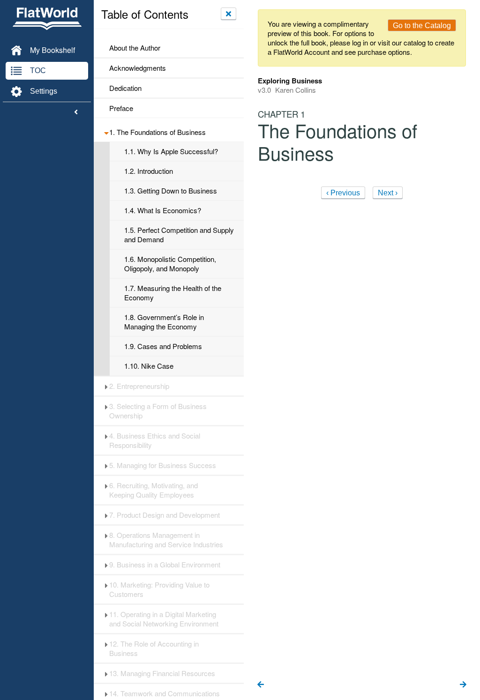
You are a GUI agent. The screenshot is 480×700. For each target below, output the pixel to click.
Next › (388, 193)
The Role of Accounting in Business (154, 648)
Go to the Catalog (422, 26)
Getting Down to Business (170, 190)
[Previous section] (260, 685)
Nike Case (148, 366)
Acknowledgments (137, 68)
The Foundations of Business (157, 132)
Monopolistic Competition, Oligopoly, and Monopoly (170, 263)
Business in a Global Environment (164, 564)
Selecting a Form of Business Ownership (158, 411)
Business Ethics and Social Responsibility (154, 440)
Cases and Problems (163, 346)
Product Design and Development (164, 515)
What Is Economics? (162, 210)
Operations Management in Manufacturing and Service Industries (166, 539)
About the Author (134, 47)
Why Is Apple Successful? (171, 151)
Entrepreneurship (139, 386)
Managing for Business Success (162, 465)
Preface (121, 108)
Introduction (148, 171)
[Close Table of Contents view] (228, 13)
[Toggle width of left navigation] (75, 112)
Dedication (125, 88)
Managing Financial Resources (162, 673)
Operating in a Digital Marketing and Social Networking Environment (163, 619)
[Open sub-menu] (106, 132)
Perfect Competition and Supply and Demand (179, 234)
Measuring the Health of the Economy (172, 292)
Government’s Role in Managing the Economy (164, 322)
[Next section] (463, 685)
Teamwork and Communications (165, 693)
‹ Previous (343, 193)
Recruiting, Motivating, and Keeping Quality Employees (153, 490)
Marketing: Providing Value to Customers (159, 589)
